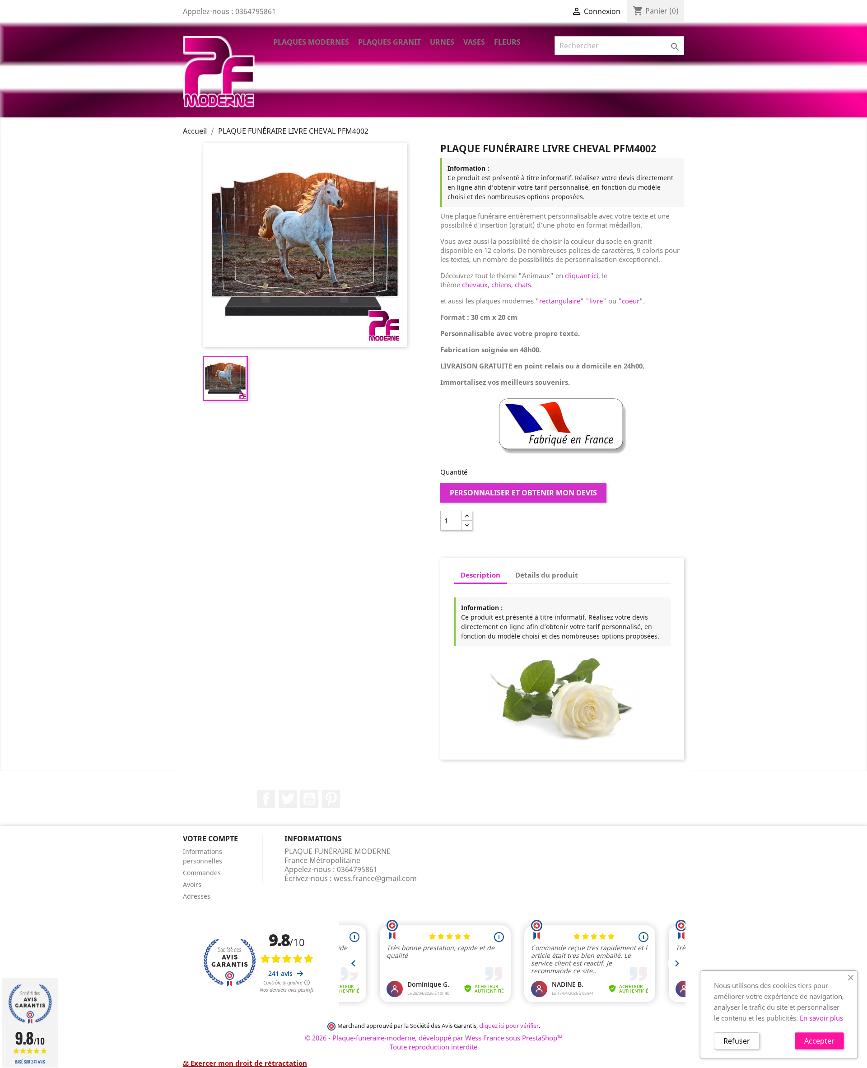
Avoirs (192, 884)
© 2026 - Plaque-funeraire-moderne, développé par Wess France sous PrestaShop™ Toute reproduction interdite (434, 1042)
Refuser (736, 1041)
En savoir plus (821, 1017)
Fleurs (507, 42)
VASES (474, 42)
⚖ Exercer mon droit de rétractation (245, 1063)
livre (596, 300)
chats (523, 284)
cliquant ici (581, 275)
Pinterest (331, 799)
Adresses (196, 896)
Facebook (266, 799)
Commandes (202, 872)
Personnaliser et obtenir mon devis (523, 493)
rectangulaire (559, 300)
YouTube (309, 799)
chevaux (475, 284)
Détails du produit (546, 574)
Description (480, 574)
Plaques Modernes (311, 42)
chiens (501, 284)
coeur (630, 300)
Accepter (819, 1041)
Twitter (288, 799)
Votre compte (210, 839)
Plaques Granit (389, 42)
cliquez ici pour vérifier (509, 1026)
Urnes (442, 42)
